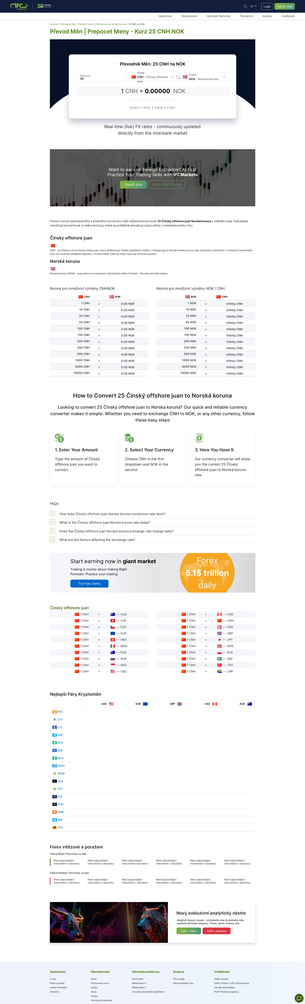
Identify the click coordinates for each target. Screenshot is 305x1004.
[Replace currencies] (178, 77)
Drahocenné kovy (100, 983)
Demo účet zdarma (166, 184)
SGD (123, 665)
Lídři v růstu (189, 931)
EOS (60, 781)
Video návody (221, 979)
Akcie (94, 991)
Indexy (94, 987)
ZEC (60, 827)
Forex (94, 979)
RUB (123, 658)
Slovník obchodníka (224, 987)
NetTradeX (137, 979)
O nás (53, 979)
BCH (60, 742)
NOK (230, 646)
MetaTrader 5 (139, 987)
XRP (60, 734)
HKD (124, 639)
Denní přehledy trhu (183, 983)
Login (267, 6)
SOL (60, 796)
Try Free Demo (89, 583)
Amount (85, 75)
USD (123, 671)
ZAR (230, 671)
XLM (60, 804)
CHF (123, 620)
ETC (60, 788)
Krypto (94, 996)
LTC (60, 727)
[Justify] (245, 6)
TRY (230, 665)
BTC (60, 711)
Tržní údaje (178, 979)
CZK (123, 627)
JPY (230, 639)
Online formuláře (58, 987)
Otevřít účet (133, 184)
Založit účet (285, 6)
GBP (230, 633)
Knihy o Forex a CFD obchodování (231, 983)
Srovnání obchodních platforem (148, 991)
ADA (60, 750)
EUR (123, 633)
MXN (124, 646)
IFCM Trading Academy (226, 991)
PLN (230, 652)
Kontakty (54, 991)
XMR (60, 812)
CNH (230, 620)
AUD (124, 614)
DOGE (61, 773)
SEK (230, 658)
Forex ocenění (57, 983)
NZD (124, 652)
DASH (61, 765)
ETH (60, 719)
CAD (230, 614)
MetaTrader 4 (139, 983)
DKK (230, 627)
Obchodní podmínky (101, 1000)
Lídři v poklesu (216, 931)
